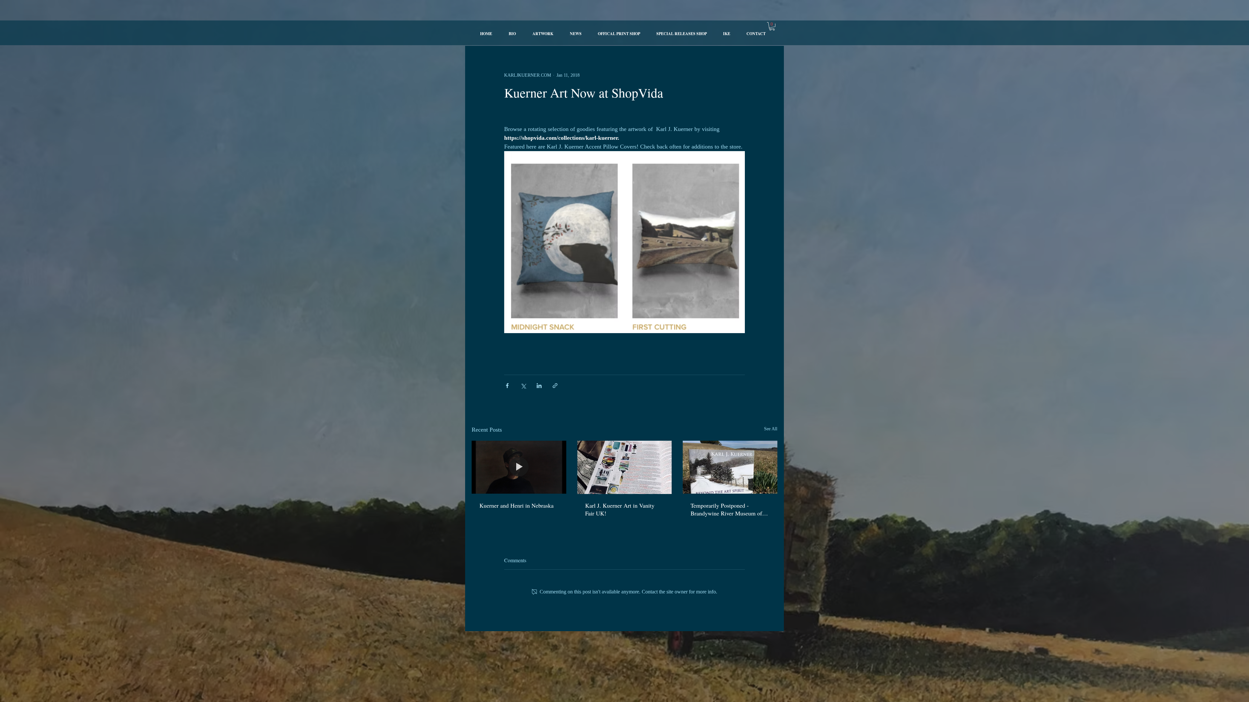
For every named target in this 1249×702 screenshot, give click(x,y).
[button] (772, 26)
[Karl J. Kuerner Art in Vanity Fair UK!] (624, 467)
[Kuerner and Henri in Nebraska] (519, 467)
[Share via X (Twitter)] (523, 386)
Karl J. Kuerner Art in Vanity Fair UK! (619, 509)
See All (770, 428)
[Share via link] (555, 386)
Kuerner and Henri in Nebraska (516, 505)
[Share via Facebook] (507, 386)
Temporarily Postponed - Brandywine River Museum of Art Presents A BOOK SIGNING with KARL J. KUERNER (730, 509)
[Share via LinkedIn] (539, 386)
